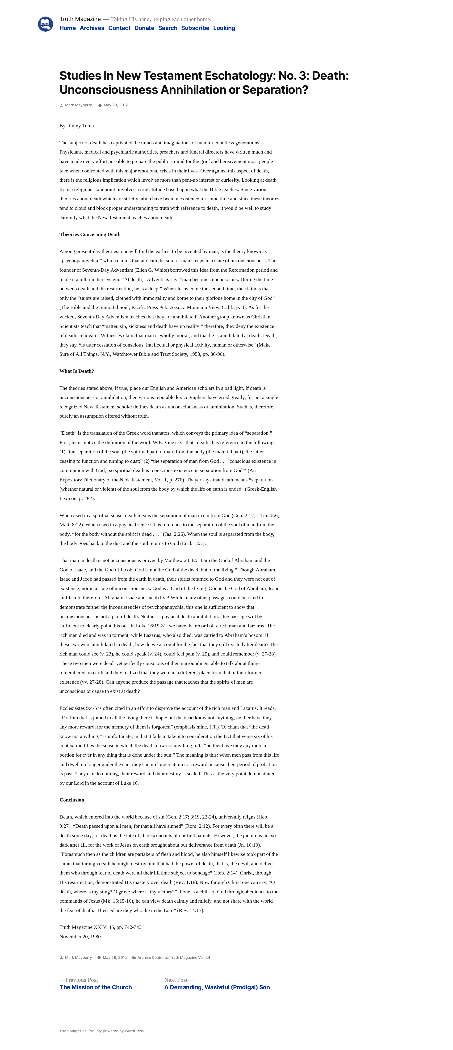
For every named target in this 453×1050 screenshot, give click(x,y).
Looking (224, 27)
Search (167, 27)
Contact (119, 27)
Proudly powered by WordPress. (116, 1031)
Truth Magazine (80, 18)
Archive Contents (153, 957)
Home (67, 27)
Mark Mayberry (78, 105)
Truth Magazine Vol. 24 (190, 957)
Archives (92, 27)
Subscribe (195, 27)
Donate (144, 27)
